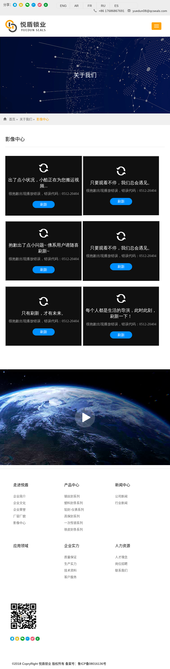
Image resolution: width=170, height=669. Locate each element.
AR (76, 6)
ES (116, 6)
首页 (12, 119)
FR (90, 6)
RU (103, 6)
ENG (63, 6)
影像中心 (43, 119)
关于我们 (26, 119)
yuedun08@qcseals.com (150, 11)
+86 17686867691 (111, 11)
